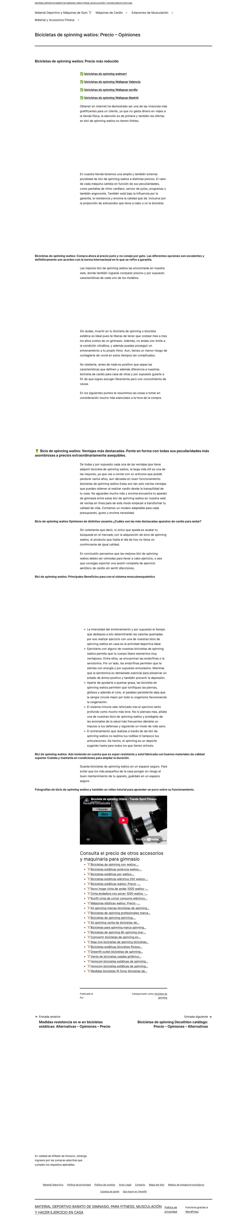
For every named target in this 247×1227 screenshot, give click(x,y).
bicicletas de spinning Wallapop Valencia (112, 82)
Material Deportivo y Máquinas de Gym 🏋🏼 (63, 12)
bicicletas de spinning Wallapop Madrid (111, 97)
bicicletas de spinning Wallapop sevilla (111, 89)
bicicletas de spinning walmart (105, 74)
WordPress (191, 1211)
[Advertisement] (123, 147)
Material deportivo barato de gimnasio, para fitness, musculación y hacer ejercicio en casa (83, 3)
